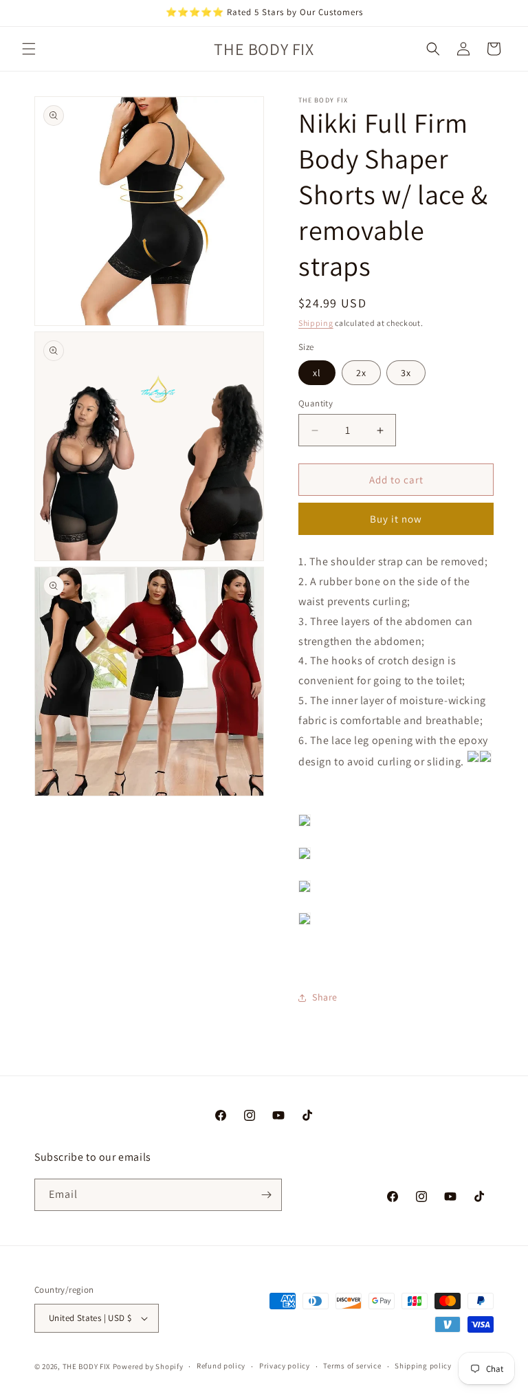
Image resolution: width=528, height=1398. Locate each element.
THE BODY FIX (87, 1366)
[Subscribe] (266, 1195)
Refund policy (221, 1365)
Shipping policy (423, 1365)
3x (406, 373)
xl (317, 373)
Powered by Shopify (148, 1366)
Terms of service (352, 1365)
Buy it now (396, 518)
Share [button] (325, 997)
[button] (29, 49)
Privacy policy (284, 1365)
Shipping (315, 323)
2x (361, 373)
